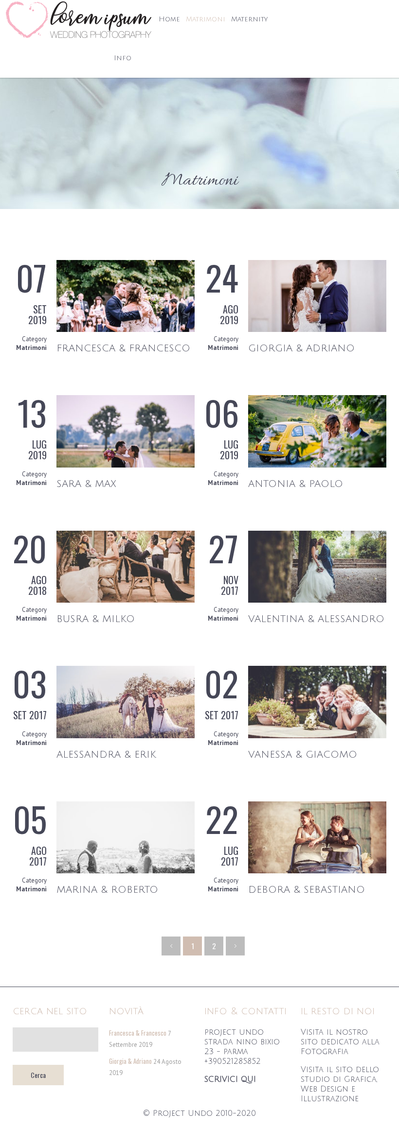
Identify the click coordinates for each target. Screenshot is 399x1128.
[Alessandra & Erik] (125, 736)
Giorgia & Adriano (301, 348)
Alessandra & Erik (106, 754)
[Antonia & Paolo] (317, 465)
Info (122, 58)
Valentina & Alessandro (316, 619)
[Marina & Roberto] (125, 871)
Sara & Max (86, 484)
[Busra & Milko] (125, 600)
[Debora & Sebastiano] (317, 871)
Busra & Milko (95, 619)
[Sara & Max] (125, 465)
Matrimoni (205, 19)
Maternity (249, 19)
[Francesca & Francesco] (125, 330)
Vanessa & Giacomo (302, 754)
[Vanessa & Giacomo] (317, 736)
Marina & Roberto (107, 890)
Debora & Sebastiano (306, 890)
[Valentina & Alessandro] (317, 600)
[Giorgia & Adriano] (317, 330)
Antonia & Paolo (295, 484)
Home (169, 19)
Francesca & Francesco (123, 348)
